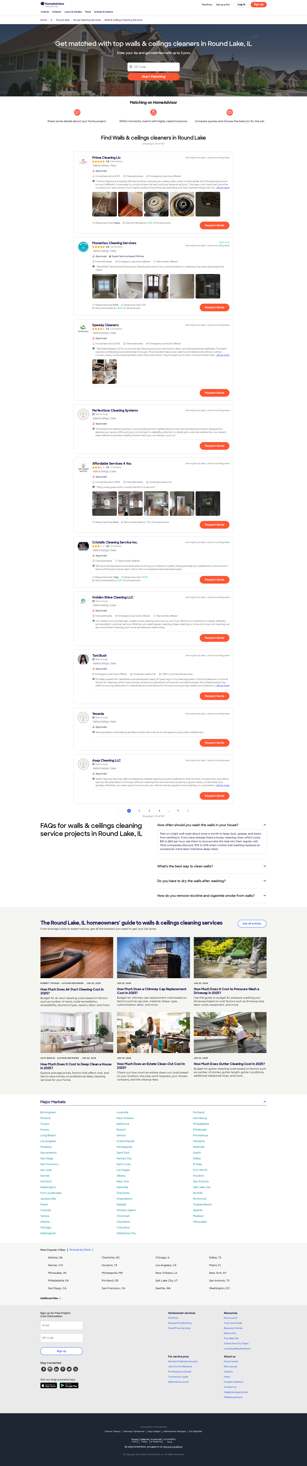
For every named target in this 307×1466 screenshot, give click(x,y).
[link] (153, 161)
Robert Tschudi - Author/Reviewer (61, 983)
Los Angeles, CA (166, 1265)
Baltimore (123, 1124)
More (88, 11)
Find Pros (173, 1318)
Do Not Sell (156, 1440)
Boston (121, 1129)
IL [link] (52, 20)
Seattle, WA (163, 1288)
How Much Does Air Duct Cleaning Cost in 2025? (72, 991)
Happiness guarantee (236, 1392)
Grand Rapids (125, 1141)
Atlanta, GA (55, 1257)
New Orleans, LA (166, 1273)
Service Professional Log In (183, 1361)
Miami (44, 1204)
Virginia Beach (202, 1204)
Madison (198, 1216)
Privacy (134, 1440)
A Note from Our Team (236, 1343)
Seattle (198, 1210)
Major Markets (52, 1101)
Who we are (230, 1366)
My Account (230, 1318)
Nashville (199, 1147)
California (144, 1440)
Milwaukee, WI (57, 1273)
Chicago (45, 1227)
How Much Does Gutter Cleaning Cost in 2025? (229, 1064)
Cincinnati (123, 1216)
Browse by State (80, 1249)
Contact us (230, 1387)
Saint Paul (123, 1152)
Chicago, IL (162, 1257)
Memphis (199, 1141)
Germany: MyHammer (134, 1431)
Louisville (122, 1112)
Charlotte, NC (111, 1257)
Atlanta (45, 1221)
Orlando (45, 1210)
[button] (104, 204)
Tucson (44, 1124)
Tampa (44, 1216)
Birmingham (48, 1112)
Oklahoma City (126, 1233)
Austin (197, 1152)
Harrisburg (200, 1118)
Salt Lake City (202, 1187)
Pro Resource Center (180, 1371)
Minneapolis (124, 1147)
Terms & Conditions (172, 1447)
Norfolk (197, 1193)
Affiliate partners (233, 1397)
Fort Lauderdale (51, 1193)
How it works (231, 1361)
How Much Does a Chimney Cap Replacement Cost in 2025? (151, 991)
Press (227, 1376)
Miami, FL (215, 1265)
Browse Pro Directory (180, 1323)
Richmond (199, 1198)
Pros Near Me (231, 1338)
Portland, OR (110, 1280)
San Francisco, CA (113, 1288)
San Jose (46, 1170)
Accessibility (169, 1440)
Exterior (56, 11)
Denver (45, 1175)
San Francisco (49, 1164)
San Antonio (201, 1181)
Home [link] (43, 20)
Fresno (44, 1129)
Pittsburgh (200, 1129)
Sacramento (48, 1152)
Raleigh (121, 1204)
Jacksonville (48, 1198)
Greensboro (124, 1198)
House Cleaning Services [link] (87, 20)
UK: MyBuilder (195, 1431)
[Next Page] (188, 811)
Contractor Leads (178, 1376)
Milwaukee (200, 1221)
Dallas (197, 1158)
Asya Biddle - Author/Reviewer (59, 1058)
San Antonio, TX (219, 1280)
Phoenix (45, 1118)
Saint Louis (123, 1164)
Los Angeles (48, 1141)
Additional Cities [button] (49, 1298)
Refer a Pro (230, 1333)
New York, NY (218, 1273)
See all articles (252, 923)
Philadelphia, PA (58, 1280)
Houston (198, 1175)
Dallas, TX (215, 1257)
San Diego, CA (57, 1288)
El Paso (197, 1164)
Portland (198, 1112)
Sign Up (259, 4)
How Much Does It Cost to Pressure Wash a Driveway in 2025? (226, 991)
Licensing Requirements (237, 1348)
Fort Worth (200, 1170)
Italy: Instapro (154, 1431)
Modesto (46, 1147)
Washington (48, 1187)
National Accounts (178, 1381)
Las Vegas (123, 1170)
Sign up (61, 1351)
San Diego (47, 1158)
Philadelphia (201, 1124)
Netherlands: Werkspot (175, 1431)
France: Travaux (112, 1431)
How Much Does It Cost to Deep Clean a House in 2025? (76, 1066)
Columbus (123, 1227)
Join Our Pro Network (180, 1366)
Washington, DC (219, 1288)
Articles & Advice (103, 11)
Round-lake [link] (62, 20)
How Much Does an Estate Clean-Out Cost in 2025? (151, 1066)
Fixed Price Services (179, 1328)
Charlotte (123, 1193)
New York (123, 1181)
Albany (121, 1175)
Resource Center (233, 1328)
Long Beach (48, 1135)
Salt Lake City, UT (166, 1280)
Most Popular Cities (52, 1250)
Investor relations (233, 1381)
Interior (45, 11)
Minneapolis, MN (112, 1273)
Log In (241, 4)
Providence (200, 1135)
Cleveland (123, 1221)
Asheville (122, 1187)
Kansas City (124, 1158)
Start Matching (153, 77)
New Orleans (125, 1118)
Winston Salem (126, 1210)
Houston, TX (109, 1265)
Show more (223, 187)
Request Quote (214, 225)
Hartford (45, 1181)
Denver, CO (55, 1265)
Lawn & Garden (73, 11)
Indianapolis (48, 1233)
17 (178, 810)
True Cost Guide (233, 1323)
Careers (228, 1371)
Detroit (121, 1135)
